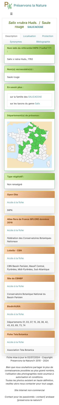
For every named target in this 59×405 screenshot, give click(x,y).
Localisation (29, 36)
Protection (47, 36)
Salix (37, 103)
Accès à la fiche (15, 202)
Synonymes (16, 41)
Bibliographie (43, 41)
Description (11, 36)
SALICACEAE (35, 26)
